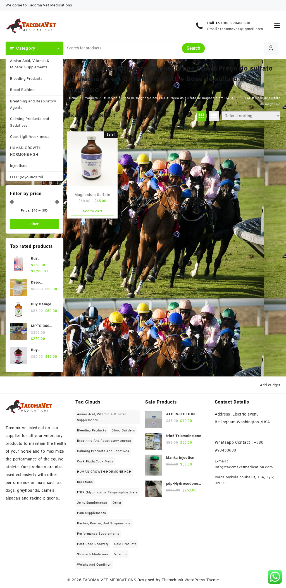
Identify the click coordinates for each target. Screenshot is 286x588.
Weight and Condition (94, 565)
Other (117, 503)
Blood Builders (23, 90)
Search (193, 48)
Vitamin (120, 554)
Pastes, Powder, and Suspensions (104, 523)
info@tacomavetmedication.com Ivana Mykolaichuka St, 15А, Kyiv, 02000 (244, 475)
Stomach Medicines (93, 554)
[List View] (214, 116)
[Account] (271, 48)
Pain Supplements (91, 513)
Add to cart (92, 211)
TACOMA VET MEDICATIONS (109, 580)
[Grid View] (201, 116)
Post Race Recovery (93, 544)
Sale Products (125, 544)
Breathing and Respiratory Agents (33, 104)
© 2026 (75, 580)
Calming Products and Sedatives (29, 122)
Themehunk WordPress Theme (190, 580)
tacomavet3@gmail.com (241, 29)
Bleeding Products (26, 78)
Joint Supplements (92, 503)
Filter (34, 224)
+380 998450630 (235, 23)
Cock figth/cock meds (30, 137)
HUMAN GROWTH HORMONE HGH (26, 151)
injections (19, 166)
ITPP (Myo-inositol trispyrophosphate (26, 180)
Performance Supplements (98, 534)
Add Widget (270, 385)
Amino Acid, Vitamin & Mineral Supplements (29, 64)
